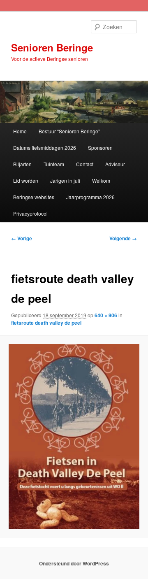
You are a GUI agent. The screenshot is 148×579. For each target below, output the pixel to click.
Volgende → (123, 238)
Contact (84, 163)
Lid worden (25, 180)
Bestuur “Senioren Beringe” (69, 131)
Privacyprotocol (30, 213)
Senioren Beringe (52, 47)
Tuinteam (54, 163)
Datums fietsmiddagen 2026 (44, 147)
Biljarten (22, 163)
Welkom (101, 180)
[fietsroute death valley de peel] (74, 436)
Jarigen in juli (65, 180)
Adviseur (115, 163)
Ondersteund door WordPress (74, 563)
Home (20, 131)
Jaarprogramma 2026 (90, 196)
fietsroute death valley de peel (46, 322)
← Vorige (21, 238)
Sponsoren (100, 147)
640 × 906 (106, 315)
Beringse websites (33, 196)
